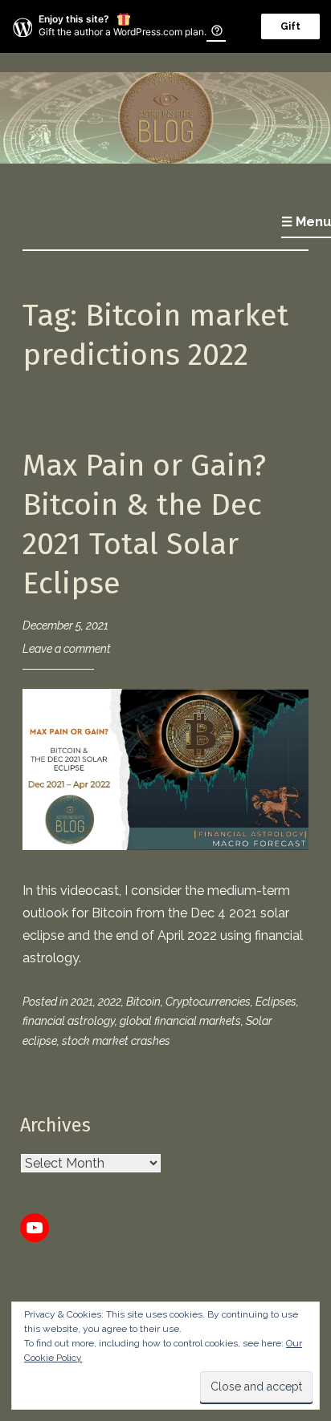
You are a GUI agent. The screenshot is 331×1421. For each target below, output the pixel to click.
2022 (109, 1001)
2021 (82, 1001)
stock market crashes (116, 1040)
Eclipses (275, 1001)
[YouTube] (34, 1227)
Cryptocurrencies (208, 1001)
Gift (290, 26)
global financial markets (180, 1020)
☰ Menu (306, 221)
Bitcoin (143, 1001)
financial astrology (68, 1020)
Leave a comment (66, 648)
